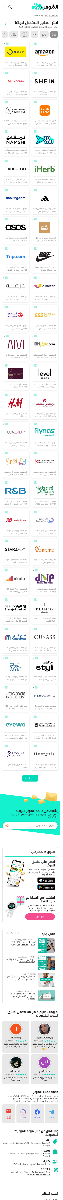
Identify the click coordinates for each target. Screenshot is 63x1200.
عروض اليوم (44, 34)
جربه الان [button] (40, 916)
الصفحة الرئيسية (51, 15)
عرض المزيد (30, 778)
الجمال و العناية (24, 34)
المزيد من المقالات (12, 933)
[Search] (10, 7)
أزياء (34, 34)
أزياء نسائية (13, 34)
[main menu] (4, 7)
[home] (45, 6)
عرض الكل (54, 34)
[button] (51, 1114)
